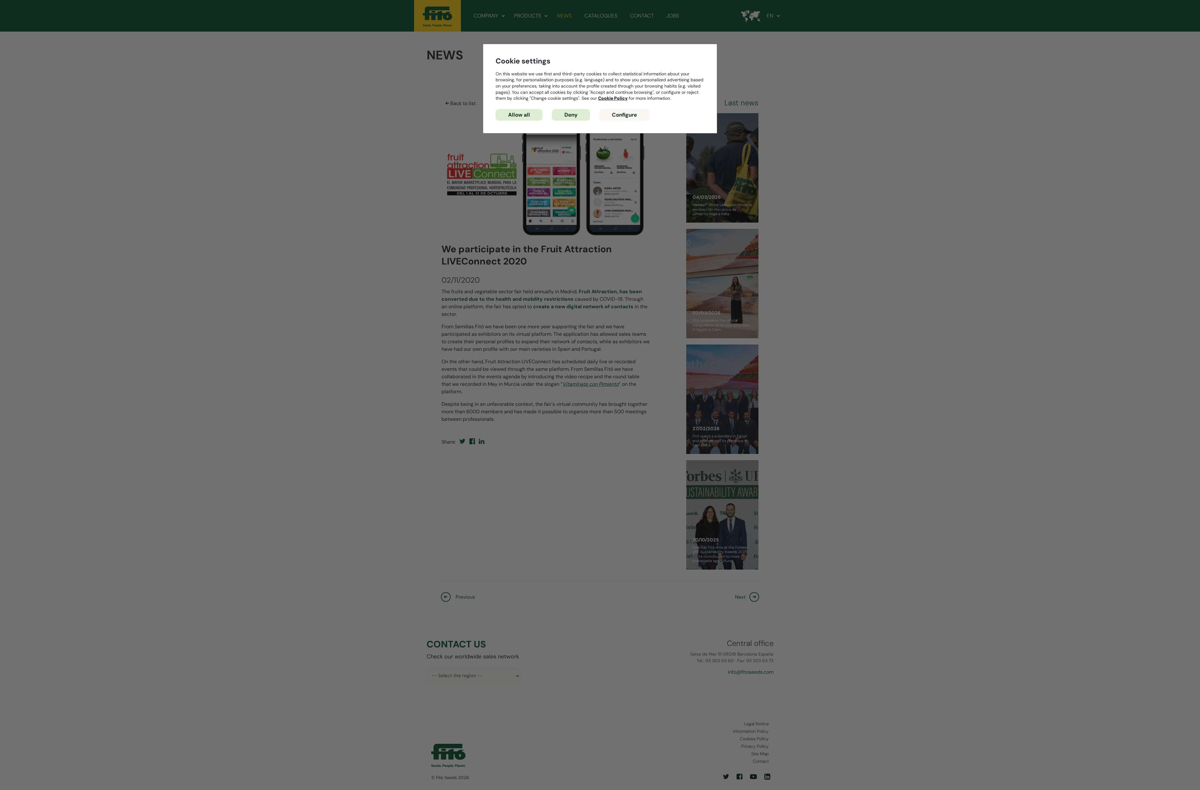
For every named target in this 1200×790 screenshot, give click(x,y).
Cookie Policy (613, 98)
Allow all (519, 114)
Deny (571, 114)
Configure (624, 114)
